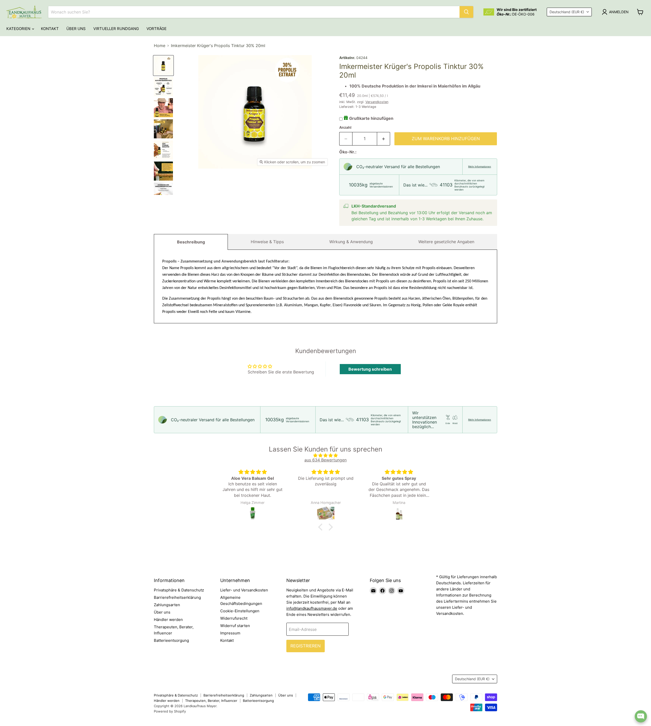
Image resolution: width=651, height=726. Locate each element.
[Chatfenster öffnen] (641, 716)
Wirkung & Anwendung (351, 241)
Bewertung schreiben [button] (370, 369)
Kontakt (50, 28)
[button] (321, 526)
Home (159, 45)
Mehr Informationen (479, 166)
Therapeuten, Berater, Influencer (211, 701)
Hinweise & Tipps (267, 241)
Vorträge (156, 28)
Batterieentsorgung (171, 640)
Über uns (76, 28)
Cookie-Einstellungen (239, 610)
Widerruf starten (235, 625)
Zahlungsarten (167, 604)
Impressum (230, 633)
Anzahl (345, 127)
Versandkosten (376, 102)
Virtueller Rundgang (116, 28)
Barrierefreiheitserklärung (177, 597)
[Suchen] (466, 12)
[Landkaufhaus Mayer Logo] (24, 12)
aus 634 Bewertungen (325, 459)
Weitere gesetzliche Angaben (446, 241)
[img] (325, 455)
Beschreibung (191, 241)
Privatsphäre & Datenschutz (179, 590)
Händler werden (168, 619)
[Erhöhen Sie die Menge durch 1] (383, 139)
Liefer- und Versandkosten (244, 590)
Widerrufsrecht (233, 618)
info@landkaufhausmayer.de (311, 608)
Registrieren (305, 645)
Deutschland (567, 12)
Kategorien (18, 28)
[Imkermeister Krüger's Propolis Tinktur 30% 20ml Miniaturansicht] (163, 65)
